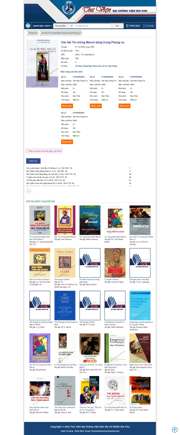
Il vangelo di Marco (111, 279)
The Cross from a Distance (64, 407)
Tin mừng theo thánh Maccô (90, 236)
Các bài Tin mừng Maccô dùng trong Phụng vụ (60, 32)
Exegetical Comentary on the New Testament (115, 365)
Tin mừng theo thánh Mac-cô (115, 407)
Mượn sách (67, 106)
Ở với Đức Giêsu (136, 407)
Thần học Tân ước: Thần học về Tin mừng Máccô (90, 408)
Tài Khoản (150, 25)
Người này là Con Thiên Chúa (141, 364)
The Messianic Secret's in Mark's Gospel (114, 323)
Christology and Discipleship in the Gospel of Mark (141, 323)
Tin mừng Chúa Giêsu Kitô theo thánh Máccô (39, 237)
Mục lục (33, 161)
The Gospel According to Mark (41, 322)
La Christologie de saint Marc (65, 364)
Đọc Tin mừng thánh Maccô (65, 236)
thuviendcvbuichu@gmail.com (105, 431)
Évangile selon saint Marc (139, 279)
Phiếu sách (135, 25)
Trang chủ (32, 32)
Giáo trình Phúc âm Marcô (39, 279)
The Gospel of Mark (62, 279)
